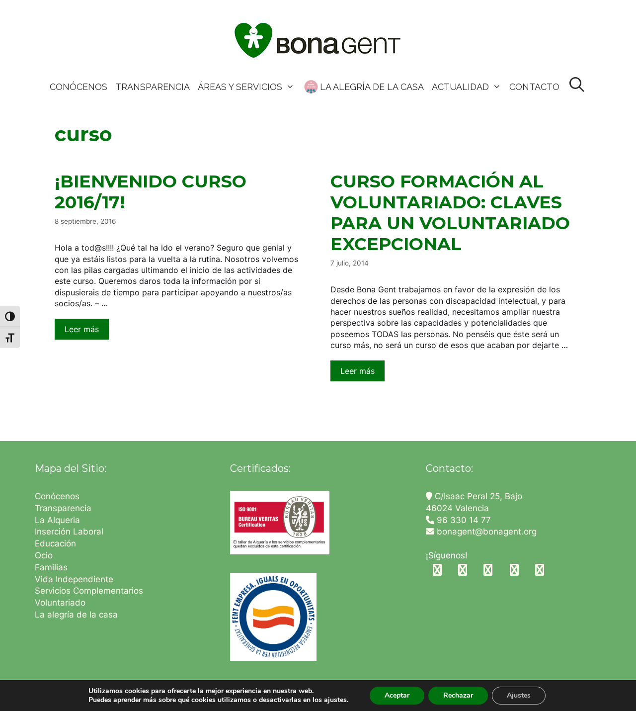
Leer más (82, 329)
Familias (51, 567)
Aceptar (397, 695)
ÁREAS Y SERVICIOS (240, 87)
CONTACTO (534, 87)
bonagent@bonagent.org (485, 531)
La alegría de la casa (76, 615)
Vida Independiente (74, 579)
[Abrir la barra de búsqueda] (577, 85)
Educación (57, 543)
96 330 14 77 (462, 520)
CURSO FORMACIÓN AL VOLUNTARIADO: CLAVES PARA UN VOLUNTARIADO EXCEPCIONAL (450, 213)
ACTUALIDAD (460, 87)
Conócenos (57, 496)
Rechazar (458, 695)
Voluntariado (60, 603)
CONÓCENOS (78, 87)
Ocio (44, 555)
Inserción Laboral (69, 531)
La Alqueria (58, 520)
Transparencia (64, 508)
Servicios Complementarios (89, 591)
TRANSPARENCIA (152, 87)
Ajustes (519, 695)
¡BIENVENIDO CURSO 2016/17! (150, 192)
